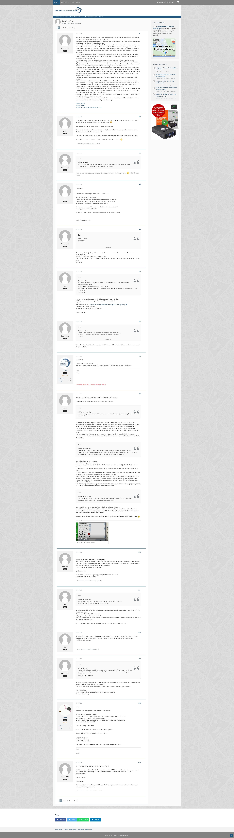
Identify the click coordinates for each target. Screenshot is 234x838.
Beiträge (60, 380)
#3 (140, 153)
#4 (140, 184)
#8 (140, 356)
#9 (140, 394)
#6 (140, 271)
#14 (139, 703)
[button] (60, 819)
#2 (140, 116)
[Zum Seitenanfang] (231, 835)
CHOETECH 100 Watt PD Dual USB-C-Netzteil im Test (166, 95)
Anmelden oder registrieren (165, 2)
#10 (139, 552)
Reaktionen (61, 378)
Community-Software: (117, 835)
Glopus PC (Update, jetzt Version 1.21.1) (88, 107)
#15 (139, 762)
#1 (140, 33)
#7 (140, 321)
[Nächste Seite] (75, 27)
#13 (139, 659)
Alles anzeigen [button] (108, 247)
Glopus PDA (79, 105)
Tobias (157, 71)
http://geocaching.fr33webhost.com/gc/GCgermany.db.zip (107, 305)
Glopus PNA (79, 103)
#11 (139, 590)
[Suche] (178, 2)
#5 (140, 229)
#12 (139, 632)
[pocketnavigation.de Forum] (117, 10)
